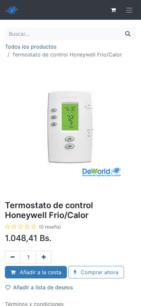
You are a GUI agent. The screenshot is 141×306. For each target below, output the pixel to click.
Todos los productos (30, 46)
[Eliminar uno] (12, 257)
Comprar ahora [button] (98, 272)
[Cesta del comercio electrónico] (113, 9)
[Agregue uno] (43, 257)
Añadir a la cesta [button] (39, 272)
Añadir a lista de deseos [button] (43, 287)
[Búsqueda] (128, 34)
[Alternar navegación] (129, 10)
